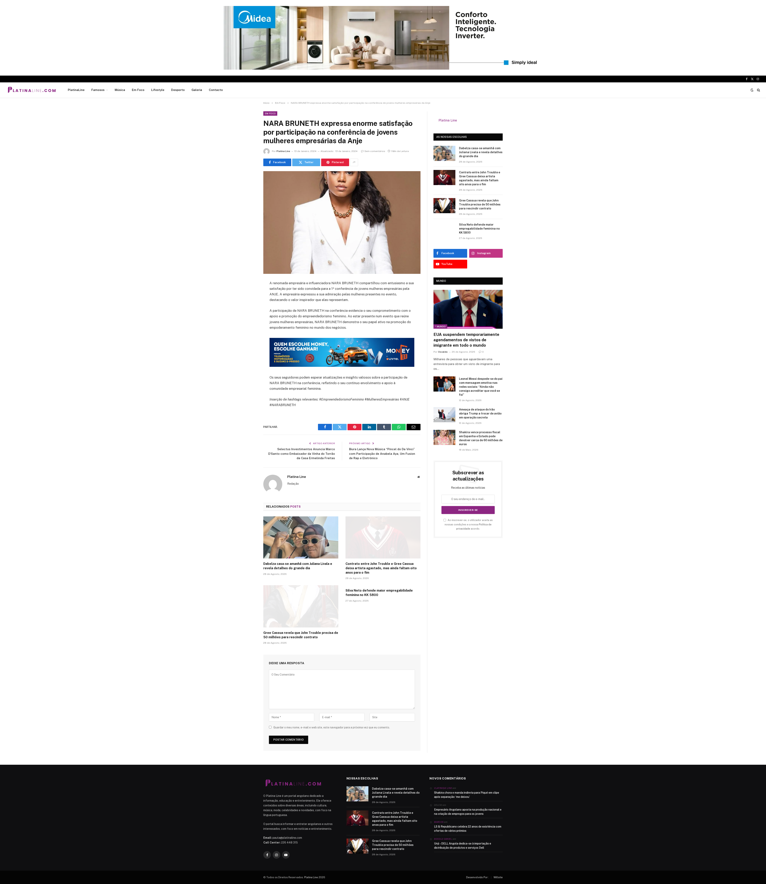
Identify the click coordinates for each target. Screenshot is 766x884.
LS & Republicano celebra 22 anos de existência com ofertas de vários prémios (467, 828)
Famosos (98, 90)
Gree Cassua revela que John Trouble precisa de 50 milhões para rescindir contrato (300, 635)
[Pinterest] (249, 324)
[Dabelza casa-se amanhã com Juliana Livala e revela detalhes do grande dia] (300, 537)
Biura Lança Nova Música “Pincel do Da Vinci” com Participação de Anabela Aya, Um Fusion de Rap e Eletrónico (382, 453)
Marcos (438, 822)
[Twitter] (249, 304)
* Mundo (440, 321)
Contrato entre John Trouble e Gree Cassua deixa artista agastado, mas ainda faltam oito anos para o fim (381, 568)
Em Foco (138, 90)
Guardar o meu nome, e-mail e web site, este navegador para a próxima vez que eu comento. (331, 727)
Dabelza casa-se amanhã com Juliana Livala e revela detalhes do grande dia (297, 566)
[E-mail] (249, 334)
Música (120, 90)
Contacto (216, 90)
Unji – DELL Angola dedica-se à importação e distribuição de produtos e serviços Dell (462, 845)
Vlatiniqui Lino (443, 788)
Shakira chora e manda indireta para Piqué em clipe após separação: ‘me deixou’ (466, 794)
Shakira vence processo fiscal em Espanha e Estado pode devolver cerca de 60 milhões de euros (480, 433)
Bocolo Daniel (443, 839)
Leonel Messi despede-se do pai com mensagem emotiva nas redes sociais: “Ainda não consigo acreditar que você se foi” (480, 381)
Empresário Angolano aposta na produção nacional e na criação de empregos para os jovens (467, 811)
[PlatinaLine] (31, 90)
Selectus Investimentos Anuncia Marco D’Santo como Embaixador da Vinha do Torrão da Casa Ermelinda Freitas (301, 453)
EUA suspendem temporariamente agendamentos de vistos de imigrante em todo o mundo (466, 334)
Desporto (178, 90)
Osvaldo (443, 346)
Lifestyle (157, 90)
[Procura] (758, 90)
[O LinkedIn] (249, 314)
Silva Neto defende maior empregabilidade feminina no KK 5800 (379, 593)
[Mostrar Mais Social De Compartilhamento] (354, 162)
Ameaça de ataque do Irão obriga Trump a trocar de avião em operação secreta (480, 408)
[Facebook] (249, 293)
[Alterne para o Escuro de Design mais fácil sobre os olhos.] (752, 90)
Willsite (498, 877)
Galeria (197, 90)
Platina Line (283, 151)
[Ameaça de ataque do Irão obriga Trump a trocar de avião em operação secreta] (444, 409)
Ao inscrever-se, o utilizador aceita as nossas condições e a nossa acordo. (469, 519)
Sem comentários (374, 151)
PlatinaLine (76, 90)
